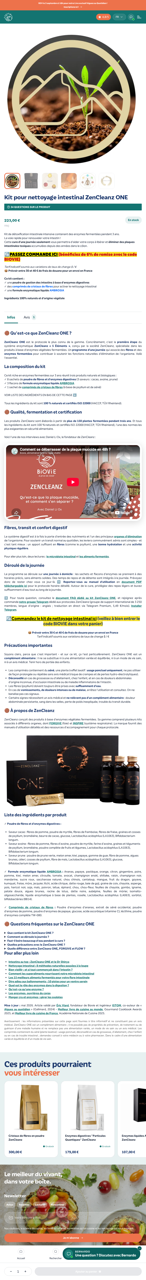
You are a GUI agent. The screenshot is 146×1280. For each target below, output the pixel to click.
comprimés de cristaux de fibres (32, 286)
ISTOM (116, 1005)
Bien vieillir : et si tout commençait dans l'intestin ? (41, 969)
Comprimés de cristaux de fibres (31, 907)
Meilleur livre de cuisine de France (36, 1013)
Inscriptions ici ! (71, 7)
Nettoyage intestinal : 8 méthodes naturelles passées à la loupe (48, 965)
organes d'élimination (128, 536)
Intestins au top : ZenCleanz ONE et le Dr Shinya (39, 961)
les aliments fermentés (94, 556)
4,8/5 (105, 17)
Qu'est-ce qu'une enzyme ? (26, 989)
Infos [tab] (11, 317)
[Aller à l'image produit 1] (12, 181)
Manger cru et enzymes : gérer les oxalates (36, 997)
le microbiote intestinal (61, 556)
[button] (55, 1254)
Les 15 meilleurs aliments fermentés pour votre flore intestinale (49, 977)
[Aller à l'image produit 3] (50, 181)
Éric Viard (62, 1005)
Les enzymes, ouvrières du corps (30, 993)
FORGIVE (55, 723)
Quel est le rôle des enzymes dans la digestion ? (39, 985)
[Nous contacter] (131, 17)
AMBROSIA (56, 290)
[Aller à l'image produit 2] (31, 181)
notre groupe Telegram (33, 602)
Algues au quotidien (17, 1009)
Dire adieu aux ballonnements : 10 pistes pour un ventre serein (48, 981)
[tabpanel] (73, 686)
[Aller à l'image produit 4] (69, 181)
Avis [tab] (29, 317)
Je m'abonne (71, 1237)
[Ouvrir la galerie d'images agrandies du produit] (134, 161)
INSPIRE (78, 723)
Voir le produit (29, 1126)
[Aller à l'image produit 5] (88, 181)
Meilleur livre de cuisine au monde (80, 1009)
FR (117, 17)
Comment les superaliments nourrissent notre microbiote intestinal (51, 973)
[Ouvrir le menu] (139, 17)
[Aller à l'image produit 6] (107, 181)
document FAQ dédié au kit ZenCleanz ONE (86, 598)
